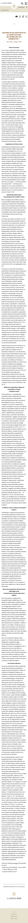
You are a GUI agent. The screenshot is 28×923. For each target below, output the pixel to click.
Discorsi (3, 10)
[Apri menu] (25, 3)
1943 (8, 10)
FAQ (14, 912)
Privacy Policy (14, 918)
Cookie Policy (14, 916)
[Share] (26, 17)
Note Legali (14, 914)
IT (14, 24)
